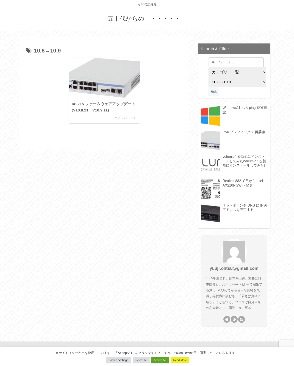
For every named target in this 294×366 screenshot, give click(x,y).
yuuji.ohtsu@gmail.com (234, 268)
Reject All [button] (141, 360)
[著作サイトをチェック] (226, 319)
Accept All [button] (159, 360)
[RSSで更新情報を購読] (241, 319)
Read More (180, 360)
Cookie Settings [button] (118, 360)
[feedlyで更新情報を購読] (234, 319)
